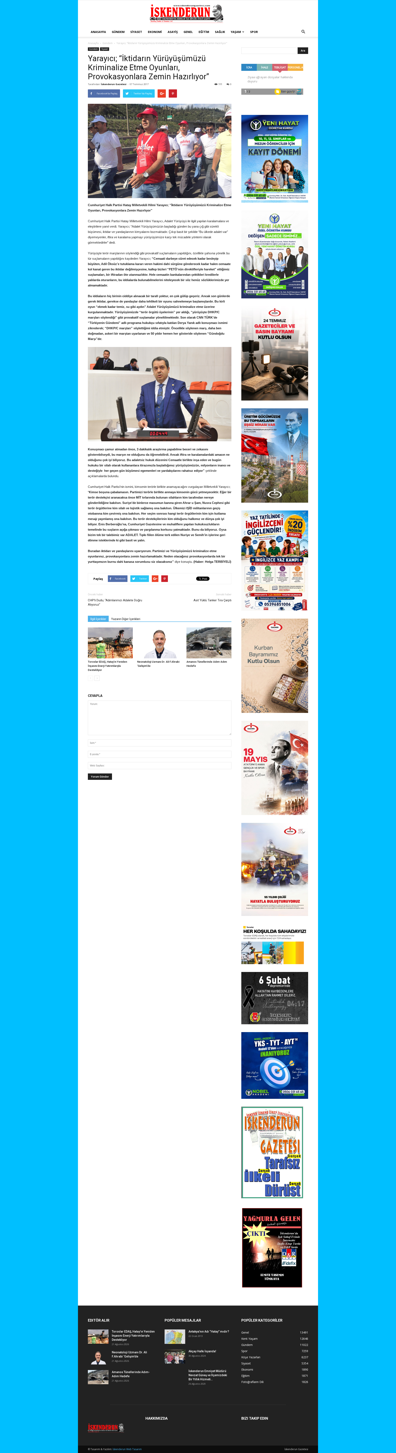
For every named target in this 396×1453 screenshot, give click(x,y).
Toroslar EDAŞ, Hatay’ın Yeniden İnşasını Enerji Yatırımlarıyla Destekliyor (107, 666)
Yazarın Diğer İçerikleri (125, 619)
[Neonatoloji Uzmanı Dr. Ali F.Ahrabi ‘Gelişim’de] (159, 642)
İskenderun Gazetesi (113, 84)
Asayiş (173, 32)
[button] (303, 32)
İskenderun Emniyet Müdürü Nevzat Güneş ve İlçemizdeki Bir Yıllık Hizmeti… (208, 1375)
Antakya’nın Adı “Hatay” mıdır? (209, 1331)
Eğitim (204, 32)
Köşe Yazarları (250, 1357)
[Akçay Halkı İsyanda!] (175, 1356)
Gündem (118, 32)
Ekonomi (155, 32)
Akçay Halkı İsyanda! (202, 1351)
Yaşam (236, 32)
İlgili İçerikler (98, 619)
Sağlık (220, 32)
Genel (188, 32)
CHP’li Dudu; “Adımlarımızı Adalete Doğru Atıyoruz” (115, 602)
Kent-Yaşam (249, 1339)
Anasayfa (98, 32)
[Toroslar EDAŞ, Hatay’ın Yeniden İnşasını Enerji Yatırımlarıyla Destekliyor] (110, 642)
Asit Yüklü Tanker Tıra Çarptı (212, 600)
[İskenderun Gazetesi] (198, 14)
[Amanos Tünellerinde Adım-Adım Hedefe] (208, 642)
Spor (254, 32)
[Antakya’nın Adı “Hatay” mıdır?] (175, 1336)
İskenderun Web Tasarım (127, 1449)
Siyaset (136, 32)
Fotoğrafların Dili (252, 1382)
